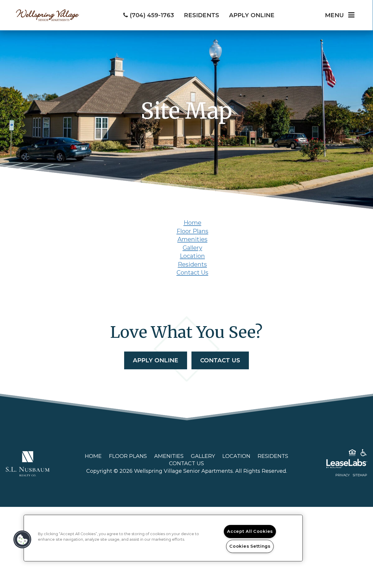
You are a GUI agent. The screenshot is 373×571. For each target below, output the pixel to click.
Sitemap (360, 475)
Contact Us (192, 272)
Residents (192, 264)
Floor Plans (192, 231)
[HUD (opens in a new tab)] (352, 453)
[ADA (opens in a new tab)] (363, 453)
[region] (163, 538)
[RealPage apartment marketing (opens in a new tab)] (338, 464)
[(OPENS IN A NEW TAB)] (28, 463)
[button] (22, 539)
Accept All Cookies (250, 531)
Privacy (342, 475)
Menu (334, 15)
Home (192, 222)
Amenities (192, 239)
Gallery (192, 247)
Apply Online (155, 360)
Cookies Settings (249, 546)
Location (192, 255)
